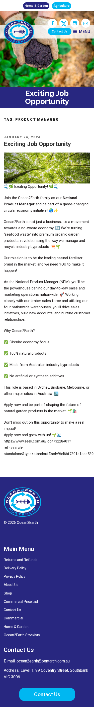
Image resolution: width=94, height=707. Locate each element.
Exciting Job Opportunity (37, 143)
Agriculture (61, 6)
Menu (84, 31)
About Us (11, 585)
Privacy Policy (14, 576)
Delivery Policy (15, 568)
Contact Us (59, 31)
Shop (8, 593)
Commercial (13, 618)
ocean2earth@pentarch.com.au (43, 661)
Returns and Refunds (20, 560)
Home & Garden (36, 6)
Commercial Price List (21, 602)
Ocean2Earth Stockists (22, 635)
